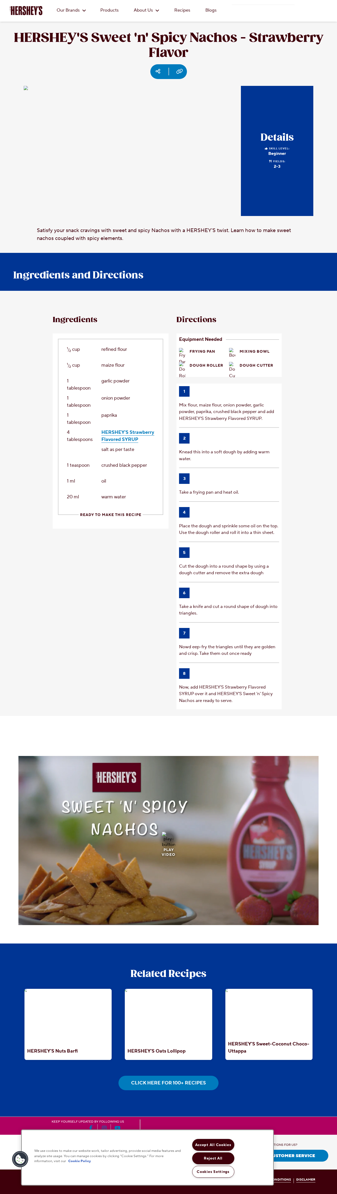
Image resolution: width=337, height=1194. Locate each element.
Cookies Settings (213, 1171)
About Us (144, 10)
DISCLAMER (305, 1180)
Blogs (211, 10)
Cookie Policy (79, 1161)
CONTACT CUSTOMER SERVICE (280, 1155)
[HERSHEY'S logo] (26, 10)
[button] (20, 1159)
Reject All (213, 1158)
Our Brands (69, 10)
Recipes (182, 10)
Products (109, 10)
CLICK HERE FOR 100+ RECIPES (168, 1083)
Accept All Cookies (213, 1144)
